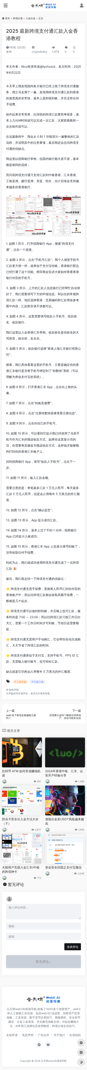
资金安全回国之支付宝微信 (63, 867)
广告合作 (43, 1035)
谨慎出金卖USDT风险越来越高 (64, 821)
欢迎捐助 (75, 1035)
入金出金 (30, 18)
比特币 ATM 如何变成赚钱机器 (21, 773)
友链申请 (12, 1035)
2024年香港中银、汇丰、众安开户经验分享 (64, 773)
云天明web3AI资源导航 (54, 1060)
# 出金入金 (38, 681)
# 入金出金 (20, 681)
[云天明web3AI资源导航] (43, 5)
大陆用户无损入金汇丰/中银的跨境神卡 (20, 869)
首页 (7, 18)
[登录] (82, 5)
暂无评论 (16, 884)
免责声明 (27, 1035)
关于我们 (59, 1035)
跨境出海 (18, 18)
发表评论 (72, 946)
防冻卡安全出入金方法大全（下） (20, 821)
